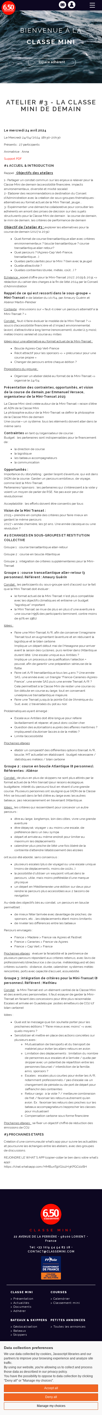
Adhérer (19, 1311)
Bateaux (19, 1331)
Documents (22, 1307)
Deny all (51, 1397)
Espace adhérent (52, 62)
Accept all (51, 1388)
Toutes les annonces (69, 1326)
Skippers (20, 1334)
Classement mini (66, 1303)
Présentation (23, 1298)
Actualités (21, 1303)
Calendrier (61, 1298)
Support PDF (13, 158)
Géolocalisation (25, 1326)
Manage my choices (51, 1406)
